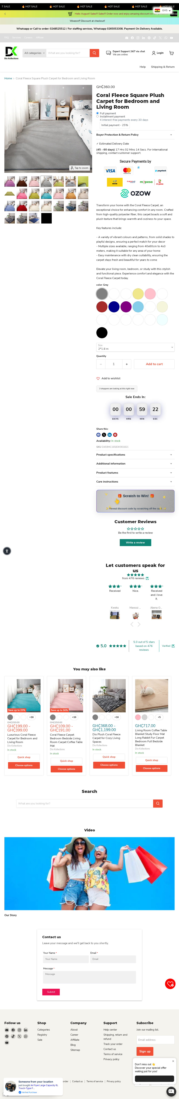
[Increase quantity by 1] (126, 364)
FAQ (6, 37)
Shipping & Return (163, 67)
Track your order (112, 1044)
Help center (110, 1029)
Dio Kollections (14, 745)
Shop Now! (37, 13)
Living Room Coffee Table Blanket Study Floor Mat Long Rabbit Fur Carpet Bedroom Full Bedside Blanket (151, 737)
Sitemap (75, 1050)
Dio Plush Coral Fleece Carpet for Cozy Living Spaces (106, 738)
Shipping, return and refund (34, 1081)
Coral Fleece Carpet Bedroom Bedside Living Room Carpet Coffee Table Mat (66, 740)
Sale (39, 1040)
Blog (73, 1045)
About (74, 1029)
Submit (51, 992)
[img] (135, 575)
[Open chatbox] (171, 1092)
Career (74, 1035)
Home (8, 78)
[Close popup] (173, 1061)
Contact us (109, 1049)
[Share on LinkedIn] (110, 435)
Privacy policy (111, 1059)
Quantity (101, 356)
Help (143, 67)
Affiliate (40, 37)
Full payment (108, 113)
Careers (28, 37)
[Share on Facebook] (98, 435)
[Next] (174, 14)
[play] (89, 873)
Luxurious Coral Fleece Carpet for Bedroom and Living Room (22, 738)
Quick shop (23, 757)
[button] (132, 624)
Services (16, 37)
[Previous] (5, 14)
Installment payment (112, 116)
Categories (43, 1029)
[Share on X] (104, 435)
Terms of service (112, 1054)
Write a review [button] (135, 543)
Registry (42, 1035)
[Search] (94, 53)
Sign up (145, 1051)
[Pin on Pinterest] (115, 435)
